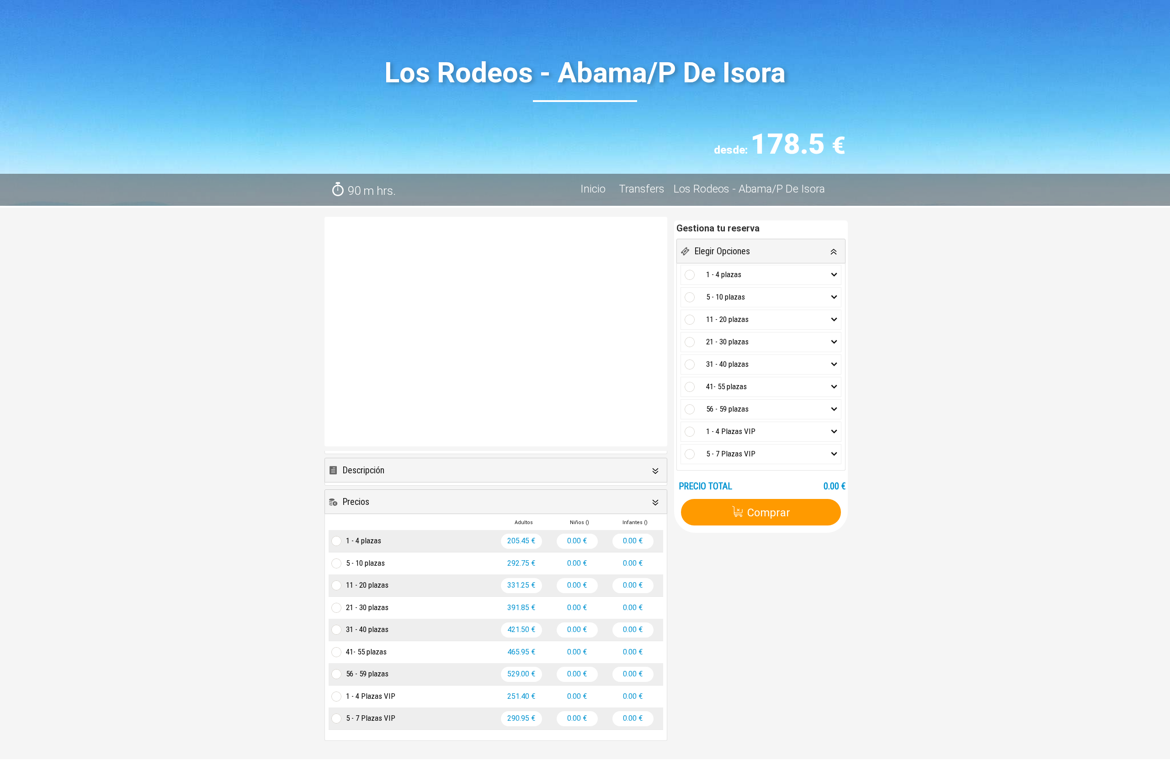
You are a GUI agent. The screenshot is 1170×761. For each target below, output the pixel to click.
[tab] (495, 470)
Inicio (594, 188)
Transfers (642, 188)
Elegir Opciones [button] (722, 251)
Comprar (768, 512)
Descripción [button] (363, 470)
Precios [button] (355, 501)
